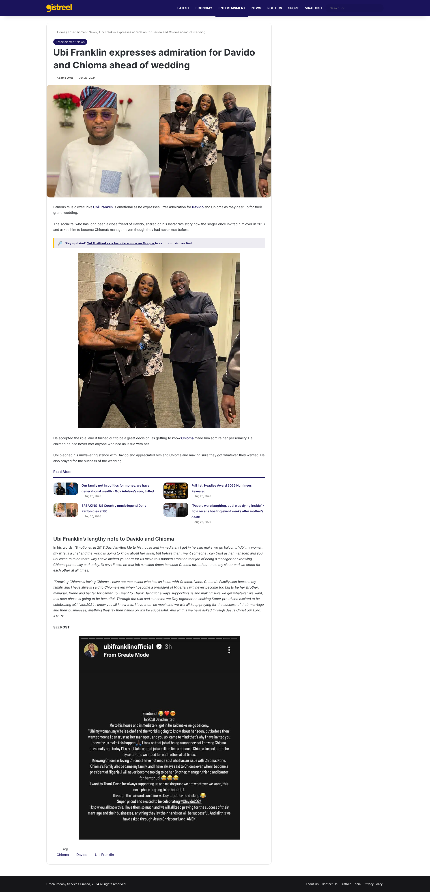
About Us (312, 884)
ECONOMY (204, 8)
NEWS (256, 8)
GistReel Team (351, 884)
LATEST (183, 8)
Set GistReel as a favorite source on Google (121, 243)
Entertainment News (82, 32)
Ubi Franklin (102, 207)
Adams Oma (65, 77)
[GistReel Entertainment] (59, 8)
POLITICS (274, 8)
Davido (197, 207)
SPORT (293, 8)
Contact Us (330, 884)
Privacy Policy (373, 884)
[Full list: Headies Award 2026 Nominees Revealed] (175, 491)
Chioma (187, 438)
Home (60, 32)
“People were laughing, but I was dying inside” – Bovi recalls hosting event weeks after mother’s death (227, 511)
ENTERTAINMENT (232, 8)
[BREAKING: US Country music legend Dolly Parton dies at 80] (66, 510)
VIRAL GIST (313, 8)
